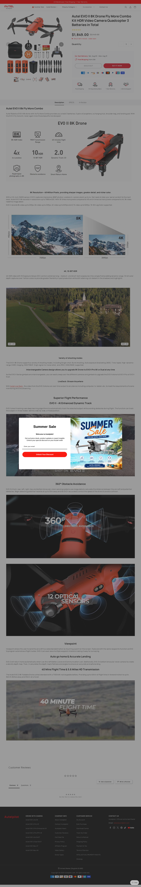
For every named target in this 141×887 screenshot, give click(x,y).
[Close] (119, 420)
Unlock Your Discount (44, 454)
